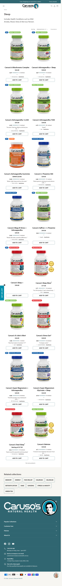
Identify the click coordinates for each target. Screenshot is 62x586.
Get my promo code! (45, 308)
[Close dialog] (59, 267)
